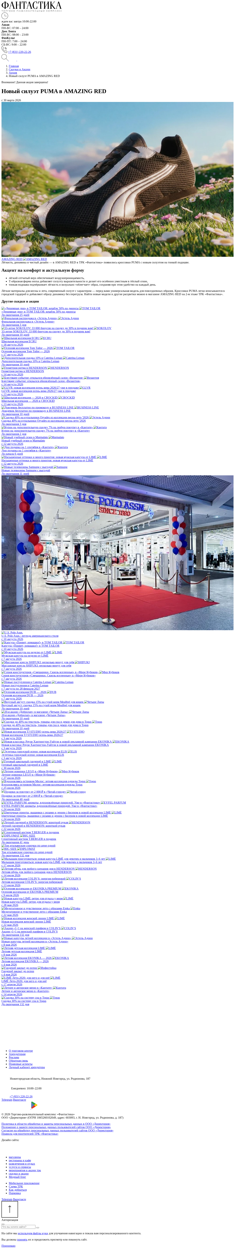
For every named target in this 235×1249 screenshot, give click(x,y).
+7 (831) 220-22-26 (19, 51)
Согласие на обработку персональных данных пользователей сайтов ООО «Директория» (57, 1130)
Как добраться (18, 1189)
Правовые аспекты (20, 1064)
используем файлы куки (33, 1233)
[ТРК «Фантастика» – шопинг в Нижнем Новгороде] (31, 10)
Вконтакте (19, 1099)
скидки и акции (19, 1173)
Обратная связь (18, 1060)
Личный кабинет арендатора (27, 1067)
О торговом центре (21, 1050)
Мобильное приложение (24, 1183)
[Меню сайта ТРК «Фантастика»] (16, 59)
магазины (15, 1157)
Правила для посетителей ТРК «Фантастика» (29, 1133)
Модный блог (17, 1176)
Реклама (14, 1057)
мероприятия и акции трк (25, 1170)
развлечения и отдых (22, 1163)
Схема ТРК (16, 1186)
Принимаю (8, 1245)
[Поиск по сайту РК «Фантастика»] (5, 59)
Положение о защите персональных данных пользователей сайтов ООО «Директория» (56, 1127)
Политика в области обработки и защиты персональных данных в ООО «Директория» (56, 1123)
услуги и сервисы (20, 1167)
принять (22, 1239)
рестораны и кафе (20, 1160)
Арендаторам (17, 1054)
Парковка (15, 1193)
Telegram (6, 1099)
